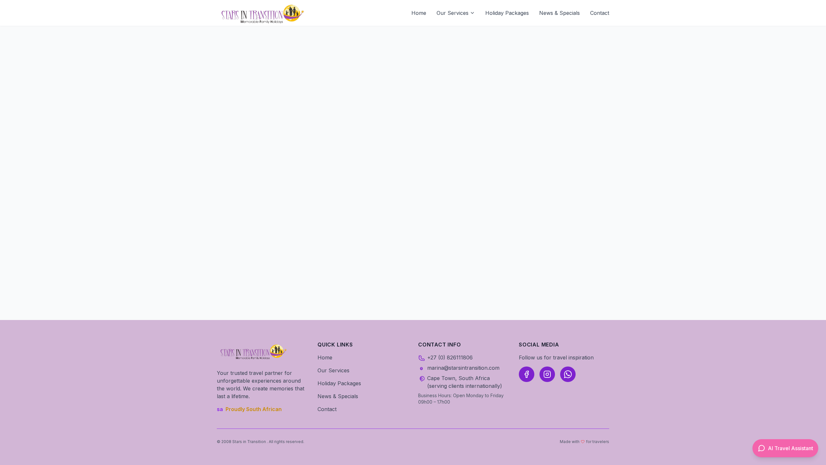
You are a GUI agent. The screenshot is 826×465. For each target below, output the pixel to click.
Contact (599, 13)
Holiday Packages (507, 13)
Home (418, 13)
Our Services (452, 13)
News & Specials (559, 13)
